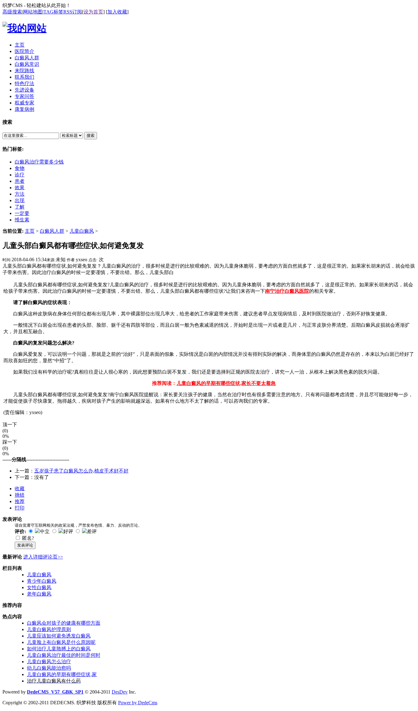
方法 (19, 194)
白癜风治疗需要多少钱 (39, 161)
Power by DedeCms (137, 702)
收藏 (19, 488)
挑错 (19, 495)
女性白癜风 (39, 587)
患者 (19, 181)
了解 (19, 206)
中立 (45, 531)
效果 (19, 187)
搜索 (91, 135)
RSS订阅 (72, 11)
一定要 (22, 213)
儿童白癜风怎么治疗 (49, 661)
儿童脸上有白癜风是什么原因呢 (61, 642)
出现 (19, 200)
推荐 (19, 501)
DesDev (120, 691)
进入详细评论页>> (43, 556)
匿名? (28, 538)
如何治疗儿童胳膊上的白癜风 (59, 648)
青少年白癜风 (41, 581)
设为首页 (93, 11)
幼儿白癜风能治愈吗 (49, 668)
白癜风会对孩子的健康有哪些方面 (63, 623)
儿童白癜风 (81, 231)
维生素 (22, 219)
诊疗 (19, 174)
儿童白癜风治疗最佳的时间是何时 (63, 655)
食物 (19, 168)
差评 (92, 531)
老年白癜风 (39, 593)
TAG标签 (53, 11)
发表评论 (25, 545)
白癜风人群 (52, 231)
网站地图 (33, 11)
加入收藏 (117, 11)
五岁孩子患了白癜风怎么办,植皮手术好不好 (81, 470)
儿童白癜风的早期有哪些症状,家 (62, 674)
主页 (30, 231)
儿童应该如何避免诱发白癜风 (59, 635)
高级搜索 (12, 11)
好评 (68, 531)
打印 (19, 507)
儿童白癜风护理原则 (49, 629)
